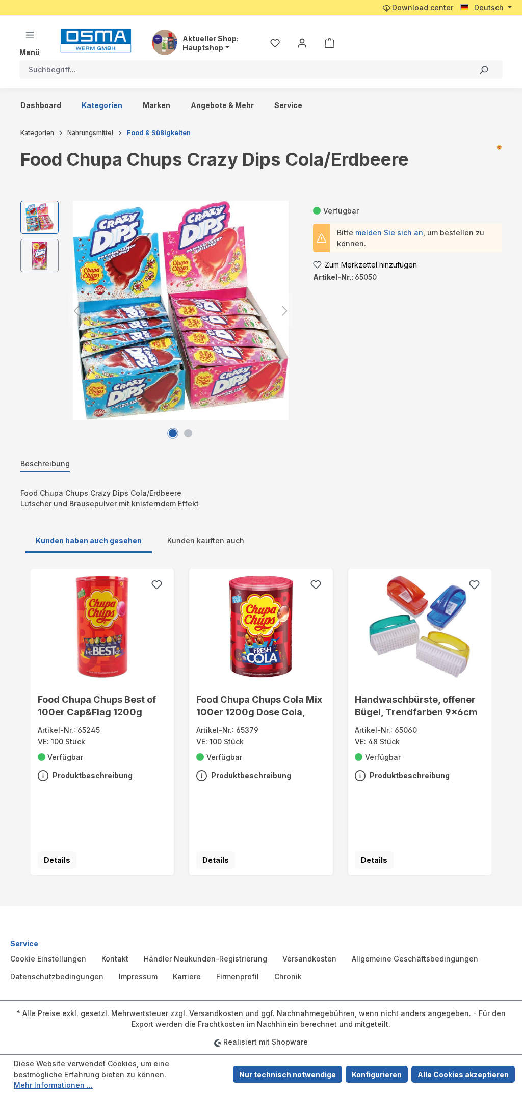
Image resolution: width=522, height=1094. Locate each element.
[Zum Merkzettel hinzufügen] (157, 586)
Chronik (288, 976)
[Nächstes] (285, 310)
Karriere (187, 976)
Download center (421, 7)
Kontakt (114, 958)
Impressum (138, 976)
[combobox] (242, 69)
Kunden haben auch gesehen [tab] (89, 540)
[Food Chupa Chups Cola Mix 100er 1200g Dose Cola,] (261, 627)
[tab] (45, 464)
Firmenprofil (237, 976)
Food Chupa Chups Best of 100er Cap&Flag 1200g (97, 705)
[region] (156, 310)
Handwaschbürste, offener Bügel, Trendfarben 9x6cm (416, 705)
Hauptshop (202, 48)
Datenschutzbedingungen (56, 976)
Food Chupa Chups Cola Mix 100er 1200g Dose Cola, (259, 705)
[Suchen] (484, 69)
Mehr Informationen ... (53, 1085)
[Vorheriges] (76, 310)
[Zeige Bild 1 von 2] (173, 433)
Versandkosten (309, 958)
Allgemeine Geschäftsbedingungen (415, 958)
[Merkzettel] (275, 42)
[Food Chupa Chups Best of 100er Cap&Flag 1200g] (102, 627)
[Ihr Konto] (302, 42)
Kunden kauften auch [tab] (205, 540)
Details (57, 860)
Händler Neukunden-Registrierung (205, 958)
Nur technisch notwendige (287, 1074)
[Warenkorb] (330, 42)
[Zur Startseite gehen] (96, 40)
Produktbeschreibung (92, 775)
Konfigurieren (377, 1074)
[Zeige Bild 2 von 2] (188, 433)
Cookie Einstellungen (48, 958)
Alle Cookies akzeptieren (463, 1074)
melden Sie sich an (389, 232)
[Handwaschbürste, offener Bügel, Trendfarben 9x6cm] (419, 627)
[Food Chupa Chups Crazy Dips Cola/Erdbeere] (181, 310)
